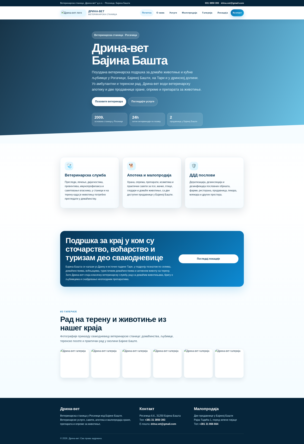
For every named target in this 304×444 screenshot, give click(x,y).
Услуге (173, 12)
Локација (222, 12)
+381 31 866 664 (208, 424)
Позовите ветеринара (109, 101)
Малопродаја (189, 12)
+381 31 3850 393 (155, 419)
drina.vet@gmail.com (232, 3)
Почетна (147, 12)
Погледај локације (208, 258)
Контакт (237, 12)
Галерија (207, 12)
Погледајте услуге (142, 101)
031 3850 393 (212, 3)
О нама (160, 12)
